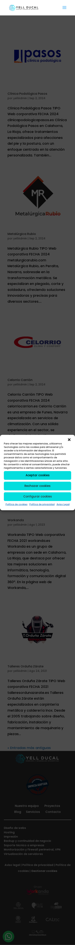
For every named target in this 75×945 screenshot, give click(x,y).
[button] (69, 440)
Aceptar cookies (38, 475)
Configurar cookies (37, 496)
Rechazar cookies (37, 486)
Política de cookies (17, 504)
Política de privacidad (42, 504)
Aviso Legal (63, 504)
